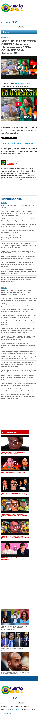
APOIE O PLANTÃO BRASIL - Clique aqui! (17, 143)
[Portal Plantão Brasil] (12, 8)
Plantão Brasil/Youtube (22, 83)
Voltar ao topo (7, 713)
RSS (16, 22)
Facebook (13, 22)
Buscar (21, 26)
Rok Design (15, 709)
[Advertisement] (19, 17)
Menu (7, 32)
